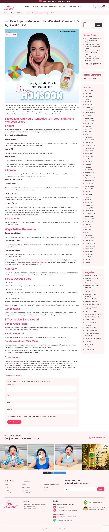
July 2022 (88, 224)
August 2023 (89, 189)
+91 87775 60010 (62, 507)
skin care (14, 367)
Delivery (24, 484)
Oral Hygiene (89, 344)
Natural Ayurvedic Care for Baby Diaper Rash (93, 64)
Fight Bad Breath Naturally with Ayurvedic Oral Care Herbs (93, 46)
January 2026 (89, 110)
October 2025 (89, 118)
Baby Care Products (91, 311)
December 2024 (90, 145)
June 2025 (88, 129)
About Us (7, 487)
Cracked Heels (89, 319)
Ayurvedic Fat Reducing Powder (92, 290)
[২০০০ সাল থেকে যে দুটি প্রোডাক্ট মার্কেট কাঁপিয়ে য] (13, 457)
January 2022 (89, 240)
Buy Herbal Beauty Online (93, 314)
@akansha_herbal (98, 437)
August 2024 (89, 156)
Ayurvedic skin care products (16, 114)
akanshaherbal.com (54, 529)
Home (27, 6)
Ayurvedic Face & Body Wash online (92, 286)
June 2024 (88, 161)
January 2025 (89, 142)
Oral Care (62, 6)
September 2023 (90, 186)
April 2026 (88, 102)
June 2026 (88, 96)
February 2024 (89, 172)
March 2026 (88, 104)
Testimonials (8, 492)
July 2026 (88, 93)
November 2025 (90, 115)
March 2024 (89, 170)
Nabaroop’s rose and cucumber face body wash (32, 262)
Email (9, 402)
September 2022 (90, 219)
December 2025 (90, 112)
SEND (101, 489)
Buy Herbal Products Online (93, 317)
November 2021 (90, 246)
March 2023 (88, 202)
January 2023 (89, 208)
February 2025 (89, 140)
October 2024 (89, 151)
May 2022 (88, 229)
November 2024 (90, 148)
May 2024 (88, 164)
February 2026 (89, 107)
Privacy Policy (47, 490)
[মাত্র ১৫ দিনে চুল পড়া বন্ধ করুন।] (68, 457)
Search (85, 22)
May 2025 (88, 132)
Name (9, 395)
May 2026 (88, 99)
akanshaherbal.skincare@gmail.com (67, 510)
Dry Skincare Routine (91, 322)
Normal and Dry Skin (91, 330)
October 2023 (89, 183)
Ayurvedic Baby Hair (91, 283)
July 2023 (88, 191)
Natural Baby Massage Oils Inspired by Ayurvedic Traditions (93, 40)
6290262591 (60, 520)
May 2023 (88, 197)
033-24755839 (61, 517)
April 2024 (88, 167)
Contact (46, 487)
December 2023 (90, 178)
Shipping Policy (26, 487)
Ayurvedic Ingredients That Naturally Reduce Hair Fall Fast (93, 52)
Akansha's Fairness (91, 276)
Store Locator (25, 490)
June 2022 (88, 227)
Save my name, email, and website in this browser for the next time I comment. (33, 416)
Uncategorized (89, 349)
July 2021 (88, 257)
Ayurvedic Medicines (91, 299)
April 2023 (88, 200)
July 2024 (88, 159)
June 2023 (88, 194)
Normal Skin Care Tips (92, 333)
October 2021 (89, 249)
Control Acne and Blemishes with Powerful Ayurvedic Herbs (92, 58)
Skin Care (43, 6)
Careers (7, 490)
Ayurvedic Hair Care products (91, 295)
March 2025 (88, 137)
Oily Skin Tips (89, 336)
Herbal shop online (91, 328)
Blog (79, 6)
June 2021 (88, 259)
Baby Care (52, 6)
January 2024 (89, 175)
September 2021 (90, 251)
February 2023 (89, 205)
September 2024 (90, 153)
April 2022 (88, 232)
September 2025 (90, 121)
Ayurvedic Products (91, 301)
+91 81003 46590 (72, 517)
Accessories (72, 6)
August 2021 (89, 254)
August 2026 (89, 91)
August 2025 (89, 123)
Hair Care (35, 6)
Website (9, 409)
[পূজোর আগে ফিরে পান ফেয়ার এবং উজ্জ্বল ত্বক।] (41, 457)
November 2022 (90, 213)
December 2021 (90, 243)
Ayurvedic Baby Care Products (91, 279)
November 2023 (90, 181)
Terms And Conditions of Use (51, 484)
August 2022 (89, 221)
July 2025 (88, 126)
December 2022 (90, 210)
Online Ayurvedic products (93, 338)
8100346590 (69, 520)
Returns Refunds (26, 492)
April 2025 (88, 134)
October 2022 (89, 216)
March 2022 (88, 235)
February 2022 (89, 238)
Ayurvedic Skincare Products (91, 308)
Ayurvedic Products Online (93, 304)
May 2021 (88, 262)
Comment (10, 384)
